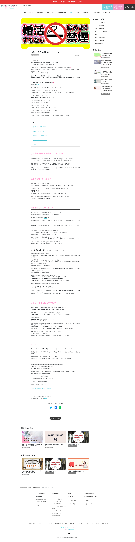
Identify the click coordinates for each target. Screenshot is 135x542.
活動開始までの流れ (41, 499)
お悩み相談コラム (99, 29)
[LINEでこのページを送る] (60, 407)
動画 (78, 12)
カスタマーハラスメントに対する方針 (85, 523)
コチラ (37, 84)
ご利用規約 (71, 523)
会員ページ (107, 12)
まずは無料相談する (108, 7)
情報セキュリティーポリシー (46, 523)
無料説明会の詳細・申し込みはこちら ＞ (42, 389)
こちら (45, 398)
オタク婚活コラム (99, 26)
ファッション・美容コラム (101, 32)
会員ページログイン (89, 504)
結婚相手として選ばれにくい (40, 135)
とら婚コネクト (23, 487)
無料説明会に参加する (118, 7)
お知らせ (85, 12)
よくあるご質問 (95, 12)
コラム (71, 12)
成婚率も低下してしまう (39, 131)
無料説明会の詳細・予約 (90, 496)
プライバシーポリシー (32, 523)
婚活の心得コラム (99, 41)
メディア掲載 (71, 504)
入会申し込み (129, 7)
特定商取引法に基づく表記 (61, 523)
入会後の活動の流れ (41, 501)
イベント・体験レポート (100, 23)
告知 (96, 35)
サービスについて (28, 12)
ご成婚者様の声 (62, 12)
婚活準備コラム (98, 44)
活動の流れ (40, 12)
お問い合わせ (105, 523)
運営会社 (98, 523)
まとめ (34, 144)
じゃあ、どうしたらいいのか (40, 140)
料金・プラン (50, 12)
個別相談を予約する (89, 493)
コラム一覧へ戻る (56, 418)
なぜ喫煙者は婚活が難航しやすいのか (42, 127)
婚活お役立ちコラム (99, 38)
